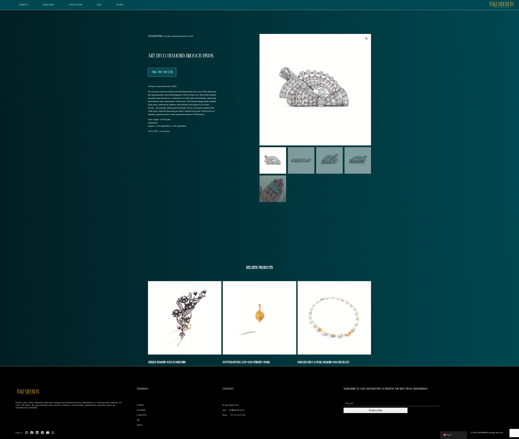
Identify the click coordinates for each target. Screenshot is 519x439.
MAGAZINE (48, 5)
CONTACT (24, 5)
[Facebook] (31, 432)
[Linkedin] (37, 432)
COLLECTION (75, 5)
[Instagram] (26, 432)
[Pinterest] (42, 432)
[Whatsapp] (52, 432)
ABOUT (120, 5)
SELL (99, 5)
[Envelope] (47, 432)
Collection (155, 36)
